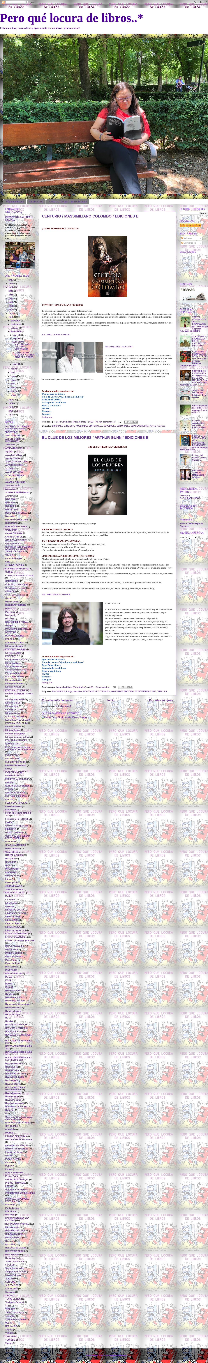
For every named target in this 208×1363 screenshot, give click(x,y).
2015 (11, 400)
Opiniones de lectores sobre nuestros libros (18, 1118)
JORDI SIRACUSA (13, 886)
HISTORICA (10, 862)
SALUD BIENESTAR (14, 1261)
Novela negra (11, 1096)
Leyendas (9, 906)
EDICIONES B (58, 426)
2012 (11, 411)
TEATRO (9, 1296)
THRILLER (162, 691)
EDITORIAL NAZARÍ (14, 717)
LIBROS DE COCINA (14, 910)
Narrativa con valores (15, 1001)
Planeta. (9, 1156)
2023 (11, 291)
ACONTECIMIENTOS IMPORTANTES (15, 440)
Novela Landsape (13, 1093)
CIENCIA (9, 555)
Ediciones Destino (14, 666)
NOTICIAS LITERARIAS (16, 1025)
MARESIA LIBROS (14, 953)
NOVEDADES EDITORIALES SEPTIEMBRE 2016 (126, 426)
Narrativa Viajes (12, 1014)
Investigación (11, 883)
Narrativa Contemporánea (17, 1004)
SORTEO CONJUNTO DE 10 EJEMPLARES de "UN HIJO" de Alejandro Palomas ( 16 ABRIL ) (194, 324)
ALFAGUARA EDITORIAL (17, 462)
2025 (11, 284)
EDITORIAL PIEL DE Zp (16, 723)
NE (6, 1018)
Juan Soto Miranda (14, 889)
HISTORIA (10, 859)
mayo (14, 380)
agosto (14, 369)
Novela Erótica (12, 1070)
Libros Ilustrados (13, 917)
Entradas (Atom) (63, 706)
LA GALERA (11, 903)
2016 (11, 317)
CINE (7, 562)
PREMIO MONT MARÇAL (17, 1180)
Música (8, 984)
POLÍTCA (9, 1166)
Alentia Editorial (13, 458)
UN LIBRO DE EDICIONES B (56, 334)
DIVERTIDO (10, 632)
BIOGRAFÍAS (11, 523)
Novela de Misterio (14, 1063)
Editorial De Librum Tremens (19, 694)
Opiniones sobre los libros (18, 1123)
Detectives (10, 612)
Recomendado (12, 1227)
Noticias (9, 1021)
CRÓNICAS (10, 591)
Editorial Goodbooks (15, 699)
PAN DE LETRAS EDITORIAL (18, 1140)
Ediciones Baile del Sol (16, 660)
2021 (11, 299)
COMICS (9, 572)
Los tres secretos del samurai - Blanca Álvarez (199, 424)
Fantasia (9, 800)
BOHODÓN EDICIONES (16, 527)
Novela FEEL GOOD (14, 1077)
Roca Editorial (12, 1255)
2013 (11, 407)
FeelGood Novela (13, 806)
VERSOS (9, 1333)
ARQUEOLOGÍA (12, 486)
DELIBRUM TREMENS (15, 605)
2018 (11, 310)
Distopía (9, 625)
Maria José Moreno (14, 956)
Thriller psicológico (14, 1313)
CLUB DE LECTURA (14, 565)
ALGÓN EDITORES (14, 472)
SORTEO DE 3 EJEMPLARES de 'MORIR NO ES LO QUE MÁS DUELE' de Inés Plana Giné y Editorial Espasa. (193, 378)
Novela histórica (157, 426)
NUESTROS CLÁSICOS (16, 1107)
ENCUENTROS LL (13, 759)
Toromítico (10, 1316)
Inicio (111, 700)
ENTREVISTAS (12, 776)
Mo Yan (8, 977)
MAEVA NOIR (11, 950)
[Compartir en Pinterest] (136, 422)
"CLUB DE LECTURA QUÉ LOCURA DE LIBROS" (17, 427)
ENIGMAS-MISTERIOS (15, 765)
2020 (11, 302)
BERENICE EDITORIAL (16, 513)
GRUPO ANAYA (12, 848)
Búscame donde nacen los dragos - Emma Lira (199, 409)
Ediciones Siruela (13, 680)
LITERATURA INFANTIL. (16, 934)
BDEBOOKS (11, 506)
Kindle (8, 896)
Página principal (15, 201)
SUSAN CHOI (11, 1289)
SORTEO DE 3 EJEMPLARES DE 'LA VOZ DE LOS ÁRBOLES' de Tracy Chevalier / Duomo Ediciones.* (193, 359)
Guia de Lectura (12, 852)
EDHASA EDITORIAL (15, 643)
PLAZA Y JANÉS (13, 1159)
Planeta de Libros (13, 1152)
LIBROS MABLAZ (13, 927)
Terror (8, 1306)
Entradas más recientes (57, 700)
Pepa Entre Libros (51, 399)
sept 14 (16, 335)
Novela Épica (11, 1067)
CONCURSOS (11, 581)
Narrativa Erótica (13, 1008)
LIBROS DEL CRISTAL (15, 913)
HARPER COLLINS (14, 855)
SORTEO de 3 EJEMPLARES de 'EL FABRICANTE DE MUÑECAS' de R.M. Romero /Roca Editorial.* (193, 443)
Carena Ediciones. (14, 533)
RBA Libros (10, 1211)
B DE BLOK (10, 499)
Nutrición (9, 1110)
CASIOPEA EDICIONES (16, 540)
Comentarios (189, 243)
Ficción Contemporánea (16, 826)
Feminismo (10, 810)
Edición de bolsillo (14, 646)
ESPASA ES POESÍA (15, 793)
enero (14, 395)
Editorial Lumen (13, 713)
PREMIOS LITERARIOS (16, 1190)
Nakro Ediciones (13, 991)
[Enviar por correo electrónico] (125, 422)
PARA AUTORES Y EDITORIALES (68, 201)
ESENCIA (9, 782)
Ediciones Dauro (13, 663)
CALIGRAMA (11, 530)
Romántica (10, 1258)
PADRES (9, 1133)
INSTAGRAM (11, 872)
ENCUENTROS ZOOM (15, 762)
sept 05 (16, 339)
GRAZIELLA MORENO (15, 845)
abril (13, 384)
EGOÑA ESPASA (13, 744)
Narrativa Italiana (13, 1011)
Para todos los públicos (16, 1145)
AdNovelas (10, 445)
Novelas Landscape (14, 1103)
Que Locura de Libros (53, 394)
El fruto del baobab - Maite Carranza (199, 457)
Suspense (10, 1292)
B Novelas (10, 503)
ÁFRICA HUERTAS (14, 448)
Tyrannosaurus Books (15, 1319)
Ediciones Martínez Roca (17, 670)
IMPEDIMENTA (12, 869)
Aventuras (10, 496)
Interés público (12, 876)
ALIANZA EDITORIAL (15, 475)
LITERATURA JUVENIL (16, 937)
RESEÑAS (10, 1244)
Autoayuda (10, 489)
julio (13, 373)
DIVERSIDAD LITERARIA (17, 629)
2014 (11, 403)
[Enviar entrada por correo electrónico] (120, 422)
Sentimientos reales (14, 1268)
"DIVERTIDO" (11, 432)
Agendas (9, 452)
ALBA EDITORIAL (13, 455)
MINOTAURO (11, 970)
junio (13, 376)
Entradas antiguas (161, 700)
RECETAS (10, 1215)
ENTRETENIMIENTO (14, 772)
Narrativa (70, 426)
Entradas (187, 238)
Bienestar (9, 516)
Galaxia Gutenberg (14, 832)
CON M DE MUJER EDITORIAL (19, 576)
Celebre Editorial (13, 544)
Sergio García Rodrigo (15, 1272)
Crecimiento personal (15, 588)
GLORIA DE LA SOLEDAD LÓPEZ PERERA (17, 837)
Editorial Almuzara (14, 683)
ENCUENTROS (12, 755)
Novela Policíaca (13, 1100)
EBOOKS (9, 639)
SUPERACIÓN (11, 1285)
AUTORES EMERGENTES (17, 492)
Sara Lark (9, 1265)
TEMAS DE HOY (13, 1299)
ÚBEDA (8, 1323)
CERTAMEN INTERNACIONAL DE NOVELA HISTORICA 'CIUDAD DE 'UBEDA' (19, 549)
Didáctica (9, 619)
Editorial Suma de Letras (17, 737)
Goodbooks (10, 842)
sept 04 (16, 364)
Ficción (8, 822)
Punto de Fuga (12, 1208)
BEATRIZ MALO (12, 510)
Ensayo (8, 769)
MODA (8, 980)
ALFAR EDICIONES (14, 465)
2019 (11, 306)
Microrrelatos (11, 967)
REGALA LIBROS (13, 1238)
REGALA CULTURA (14, 1234)
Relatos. (9, 1241)
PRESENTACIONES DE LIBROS (20, 1193)
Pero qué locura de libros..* (71, 18)
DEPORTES (10, 608)
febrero (14, 391)
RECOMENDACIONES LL (17, 1224)
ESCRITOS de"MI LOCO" (17, 779)
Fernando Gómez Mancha (17, 819)
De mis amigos (12, 602)
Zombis (8, 1343)
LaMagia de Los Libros (54, 402)
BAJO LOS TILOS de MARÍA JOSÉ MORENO (198, 473)
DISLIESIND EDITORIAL (16, 622)
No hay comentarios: (106, 422)
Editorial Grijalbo (13, 703)
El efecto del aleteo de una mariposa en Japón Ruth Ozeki (19, 748)
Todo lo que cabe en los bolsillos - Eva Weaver (199, 393)
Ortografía (10, 1129)
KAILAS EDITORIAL (14, 893)
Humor (8, 865)
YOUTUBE (10, 1340)
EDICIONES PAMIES (15, 677)
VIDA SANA (10, 1336)
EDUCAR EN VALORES (16, 740)
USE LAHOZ (11, 1326)
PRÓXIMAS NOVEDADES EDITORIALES (17, 1200)
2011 (11, 415)
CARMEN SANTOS (14, 537)
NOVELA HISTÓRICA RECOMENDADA (15, 1088)
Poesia (8, 1162)
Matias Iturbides (12, 963)
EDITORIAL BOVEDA (15, 690)
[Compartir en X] (131, 422)
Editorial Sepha (12, 730)
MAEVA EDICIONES (14, 946)
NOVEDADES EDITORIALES (89, 426)
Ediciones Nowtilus (14, 673)
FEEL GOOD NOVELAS (16, 803)
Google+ (46, 414)
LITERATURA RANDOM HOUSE (20, 941)
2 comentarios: (103, 687)
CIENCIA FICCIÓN (13, 558)
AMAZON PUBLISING (15, 482)
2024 (11, 287)
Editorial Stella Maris (15, 734)
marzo (14, 388)
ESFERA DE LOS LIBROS (17, 786)
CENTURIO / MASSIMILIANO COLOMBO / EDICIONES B (90, 216)
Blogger (123, 1355)
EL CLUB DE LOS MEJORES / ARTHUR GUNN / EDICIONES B (95, 437)
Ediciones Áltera (13, 653)
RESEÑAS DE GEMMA (15, 1248)
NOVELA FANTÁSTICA (15, 1074)
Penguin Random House (16, 1149)
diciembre (16, 321)
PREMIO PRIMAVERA (15, 1183)
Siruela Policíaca (13, 1275)
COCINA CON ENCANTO (16, 569)
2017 (11, 314)
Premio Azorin (12, 1176)
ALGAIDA (9, 469)
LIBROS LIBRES (13, 924)
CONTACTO (36, 201)
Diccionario (10, 615)
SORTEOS (10, 1282)
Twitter (45, 408)
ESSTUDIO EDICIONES (16, 796)
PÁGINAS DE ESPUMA (16, 1136)
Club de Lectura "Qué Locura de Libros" (63, 397)
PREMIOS (10, 1186)
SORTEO (9, 1279)
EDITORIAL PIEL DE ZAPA (17, 720)
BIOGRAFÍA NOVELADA (16, 520)
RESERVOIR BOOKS (15, 1251)
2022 (11, 295)
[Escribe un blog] (128, 422)
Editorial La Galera (14, 710)
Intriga (69, 691)
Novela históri (11, 1081)
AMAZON (9, 479)
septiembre (16, 332)
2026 (11, 280)
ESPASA (9, 789)
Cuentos (9, 598)
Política (8, 1169)
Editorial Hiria (11, 706)
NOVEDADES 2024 (14, 1032)
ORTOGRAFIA (11, 1126)
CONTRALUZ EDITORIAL (17, 585)
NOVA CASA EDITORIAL (16, 1028)
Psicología (10, 1205)
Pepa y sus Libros (51, 405)
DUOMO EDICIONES (14, 636)
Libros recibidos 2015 (15, 930)
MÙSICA (9, 987)
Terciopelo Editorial (14, 1302)
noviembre (16, 324)
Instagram (47, 417)
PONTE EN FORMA (14, 1173)
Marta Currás (11, 960)
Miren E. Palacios (13, 973)
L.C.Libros (10, 900)
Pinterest (46, 411)
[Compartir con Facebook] (134, 422)
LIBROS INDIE (12, 920)
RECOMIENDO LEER (15, 1231)
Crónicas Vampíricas (15, 595)
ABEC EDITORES (13, 436)
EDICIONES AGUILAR (15, 649)
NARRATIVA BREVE (14, 997)
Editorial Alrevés (13, 687)
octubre (15, 328)
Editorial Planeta (13, 727)
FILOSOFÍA (10, 829)
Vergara (8, 1330)
